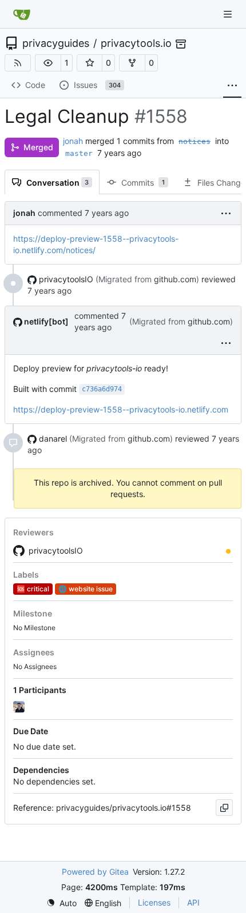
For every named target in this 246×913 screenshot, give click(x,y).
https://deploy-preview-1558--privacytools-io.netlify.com (120, 409)
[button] (48, 62)
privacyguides (55, 43)
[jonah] (20, 707)
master (79, 153)
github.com (175, 279)
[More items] (232, 86)
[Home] (22, 14)
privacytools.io (136, 43)
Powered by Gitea (95, 871)
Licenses (154, 902)
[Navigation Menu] (228, 14)
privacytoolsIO (56, 550)
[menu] (226, 213)
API (193, 902)
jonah (73, 141)
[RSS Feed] (18, 62)
